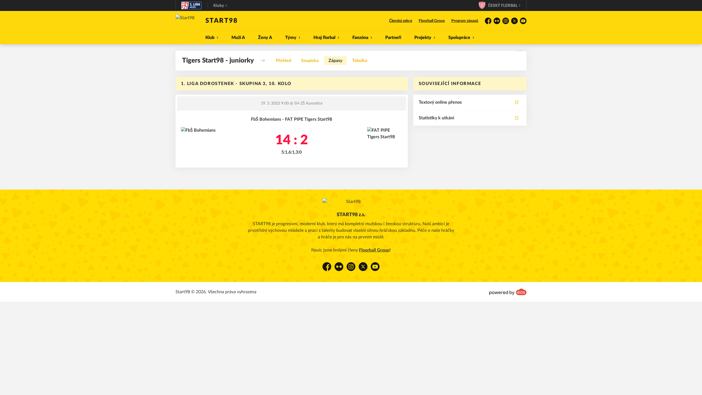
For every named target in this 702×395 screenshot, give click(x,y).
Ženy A (265, 37)
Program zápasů (464, 21)
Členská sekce (400, 21)
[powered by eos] (507, 292)
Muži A (238, 37)
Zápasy (335, 60)
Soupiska (310, 60)
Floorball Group (432, 21)
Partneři (393, 37)
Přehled (283, 60)
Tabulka (359, 60)
